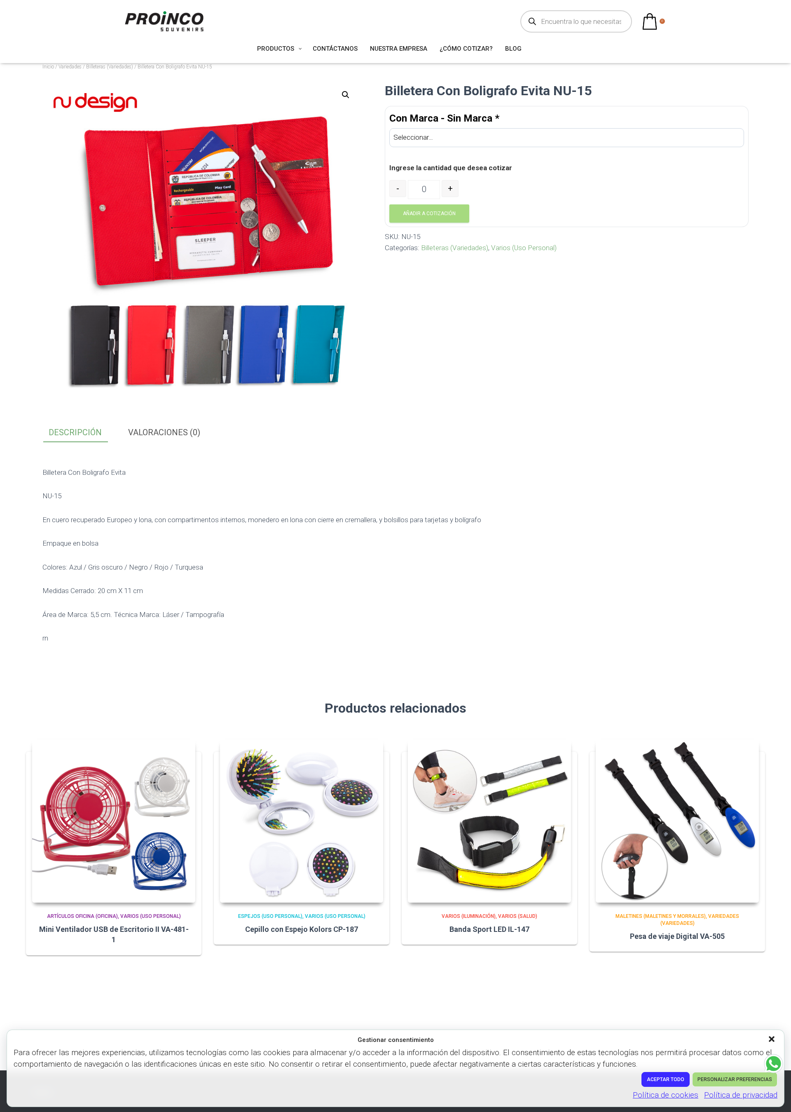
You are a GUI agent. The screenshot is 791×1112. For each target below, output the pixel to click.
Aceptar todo (665, 1079)
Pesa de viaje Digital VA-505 (677, 936)
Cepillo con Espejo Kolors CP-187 (301, 929)
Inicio (48, 67)
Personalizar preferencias (734, 1079)
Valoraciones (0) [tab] (164, 432)
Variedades (70, 67)
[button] (772, 1040)
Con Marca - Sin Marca (444, 118)
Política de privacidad (740, 1095)
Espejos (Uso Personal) (270, 916)
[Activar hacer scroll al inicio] (774, 1095)
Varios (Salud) (517, 916)
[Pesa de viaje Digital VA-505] (677, 821)
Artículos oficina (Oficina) (82, 916)
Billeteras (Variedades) (109, 67)
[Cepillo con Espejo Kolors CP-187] (301, 821)
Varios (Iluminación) (469, 916)
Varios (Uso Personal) (524, 248)
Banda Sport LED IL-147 (489, 929)
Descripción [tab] (75, 432)
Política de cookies (665, 1095)
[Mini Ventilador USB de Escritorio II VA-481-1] (113, 821)
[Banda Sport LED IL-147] (489, 821)
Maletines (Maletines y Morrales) (660, 916)
